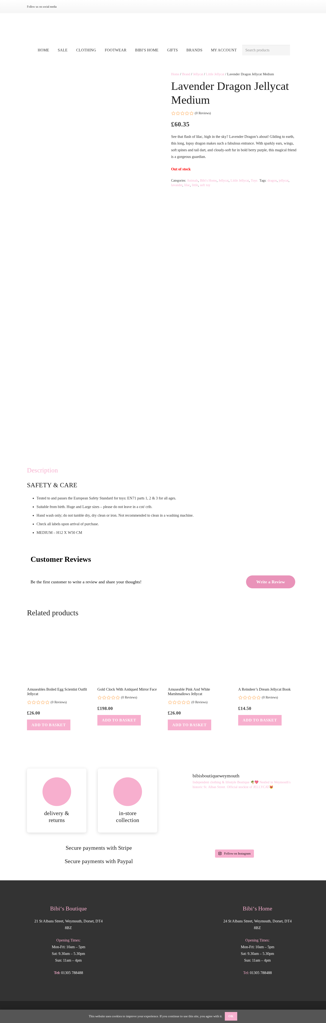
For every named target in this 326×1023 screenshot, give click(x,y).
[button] (99, 50)
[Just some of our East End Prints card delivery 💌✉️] (189, 808)
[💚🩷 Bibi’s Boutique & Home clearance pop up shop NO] (234, 833)
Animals (192, 180)
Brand (186, 74)
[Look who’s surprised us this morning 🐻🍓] (278, 808)
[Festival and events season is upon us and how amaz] (189, 833)
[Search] (284, 50)
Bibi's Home (208, 180)
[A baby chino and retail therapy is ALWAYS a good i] (278, 833)
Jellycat (198, 74)
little (195, 185)
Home (175, 74)
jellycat (284, 180)
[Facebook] (73, 7)
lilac (187, 185)
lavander (176, 185)
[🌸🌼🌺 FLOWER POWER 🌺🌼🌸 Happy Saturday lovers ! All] (234, 808)
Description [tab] (42, 470)
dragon (272, 180)
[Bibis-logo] (163, 29)
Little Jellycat (215, 74)
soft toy (205, 185)
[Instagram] (65, 7)
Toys (254, 180)
